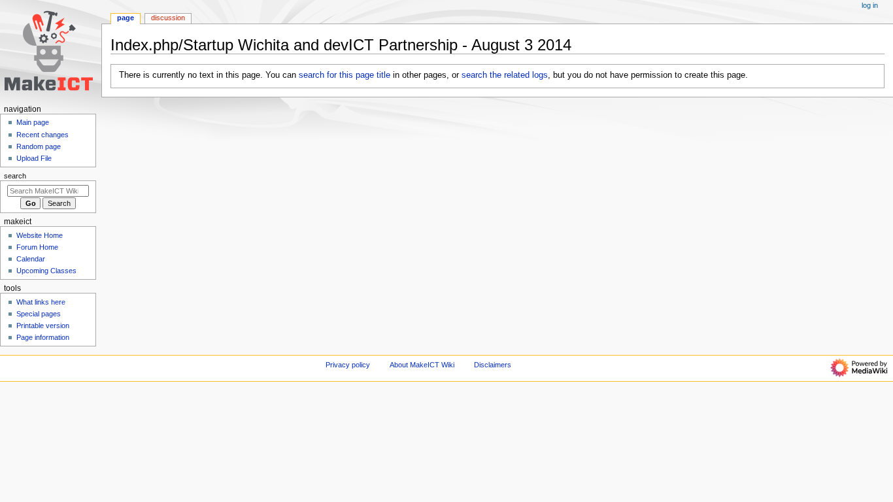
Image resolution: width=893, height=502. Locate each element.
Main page (32, 122)
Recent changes (42, 135)
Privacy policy (348, 365)
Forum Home (37, 247)
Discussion (168, 18)
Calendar (30, 259)
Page (125, 18)
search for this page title (344, 75)
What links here (40, 302)
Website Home (39, 235)
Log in (870, 5)
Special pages (38, 314)
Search (15, 176)
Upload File (34, 158)
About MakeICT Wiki (422, 365)
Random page (38, 146)
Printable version (42, 325)
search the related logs (505, 75)
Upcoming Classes (46, 271)
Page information (42, 337)
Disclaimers (492, 365)
